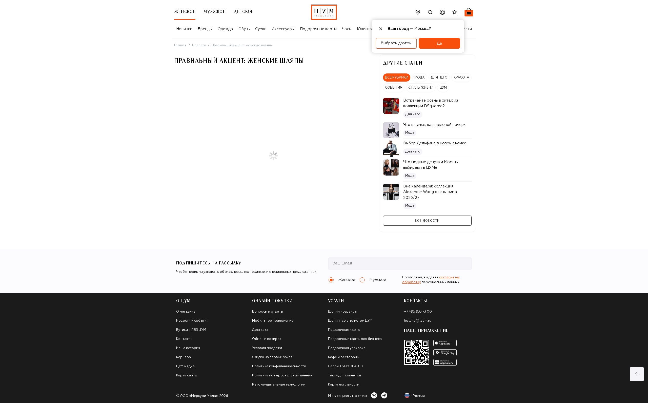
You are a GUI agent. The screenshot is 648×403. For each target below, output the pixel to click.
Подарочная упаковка (347, 348)
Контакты (184, 339)
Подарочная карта (344, 330)
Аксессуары (283, 29)
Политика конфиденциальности (279, 366)
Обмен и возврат (266, 339)
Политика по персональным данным (282, 375)
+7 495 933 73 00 (418, 311)
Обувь (244, 29)
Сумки (261, 29)
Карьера (183, 357)
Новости (199, 45)
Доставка (260, 330)
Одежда (225, 29)
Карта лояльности (343, 384)
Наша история (188, 348)
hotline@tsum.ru (417, 320)
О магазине (185, 311)
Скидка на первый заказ (272, 357)
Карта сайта (186, 375)
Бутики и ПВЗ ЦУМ (191, 330)
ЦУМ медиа (185, 366)
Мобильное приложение (272, 320)
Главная (180, 45)
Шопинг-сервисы (342, 311)
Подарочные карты (318, 29)
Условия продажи (267, 348)
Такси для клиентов (344, 375)
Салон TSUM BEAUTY (345, 366)
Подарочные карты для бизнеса (355, 339)
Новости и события (192, 320)
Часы (347, 29)
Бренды (205, 29)
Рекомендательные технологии (278, 384)
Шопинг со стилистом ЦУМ (350, 320)
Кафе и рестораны (343, 357)
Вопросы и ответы (267, 311)
